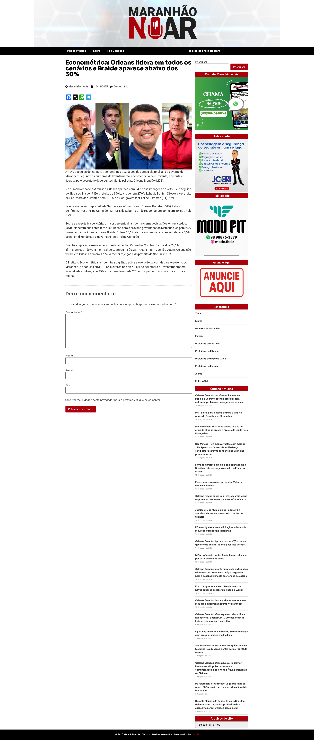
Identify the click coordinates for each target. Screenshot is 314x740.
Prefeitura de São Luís (207, 343)
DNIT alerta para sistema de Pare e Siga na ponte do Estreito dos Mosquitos (218, 414)
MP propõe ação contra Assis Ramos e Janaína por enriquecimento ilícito (221, 557)
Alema (198, 373)
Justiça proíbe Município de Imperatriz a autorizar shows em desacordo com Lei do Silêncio (219, 513)
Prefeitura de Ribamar (207, 351)
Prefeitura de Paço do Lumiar (211, 358)
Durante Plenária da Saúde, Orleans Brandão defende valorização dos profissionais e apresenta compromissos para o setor (220, 704)
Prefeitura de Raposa (206, 366)
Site (67, 385)
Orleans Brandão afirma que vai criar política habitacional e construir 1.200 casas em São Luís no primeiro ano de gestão (220, 617)
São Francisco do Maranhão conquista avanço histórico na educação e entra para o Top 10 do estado (221, 649)
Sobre (96, 50)
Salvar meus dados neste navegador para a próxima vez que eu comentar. (114, 400)
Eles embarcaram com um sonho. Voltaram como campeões (219, 484)
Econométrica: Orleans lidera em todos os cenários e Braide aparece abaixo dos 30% (128, 68)
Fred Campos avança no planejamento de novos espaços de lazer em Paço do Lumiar (219, 588)
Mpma (198, 320)
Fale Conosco (115, 50)
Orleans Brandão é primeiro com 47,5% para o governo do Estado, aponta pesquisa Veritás (220, 543)
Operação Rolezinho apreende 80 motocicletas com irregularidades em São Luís (221, 633)
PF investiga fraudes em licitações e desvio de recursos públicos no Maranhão (220, 529)
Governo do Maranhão (207, 328)
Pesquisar (201, 62)
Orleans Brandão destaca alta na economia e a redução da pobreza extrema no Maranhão (220, 602)
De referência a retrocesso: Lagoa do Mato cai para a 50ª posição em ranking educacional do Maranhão (221, 687)
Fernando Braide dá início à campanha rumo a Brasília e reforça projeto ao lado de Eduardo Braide (220, 468)
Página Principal (77, 50)
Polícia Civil (201, 381)
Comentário (73, 312)
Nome (70, 355)
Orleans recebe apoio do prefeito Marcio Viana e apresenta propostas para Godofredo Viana (221, 498)
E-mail (70, 370)
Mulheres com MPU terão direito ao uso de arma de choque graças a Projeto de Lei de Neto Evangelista (221, 430)
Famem (199, 336)
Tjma (198, 313)
